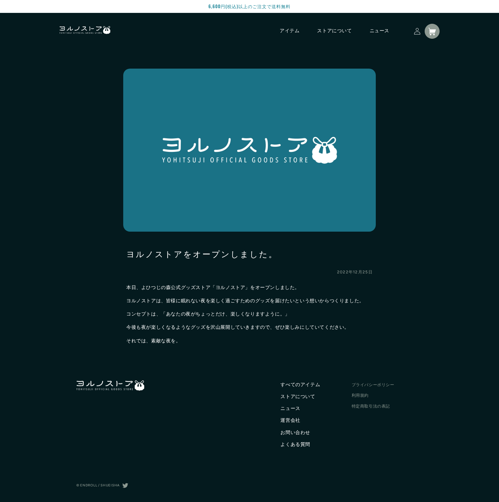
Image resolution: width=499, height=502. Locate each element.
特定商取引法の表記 (371, 406)
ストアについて (297, 396)
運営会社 (290, 420)
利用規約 (360, 395)
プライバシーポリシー (373, 384)
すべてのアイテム (300, 385)
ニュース (290, 408)
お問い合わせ (295, 432)
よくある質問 (295, 444)
